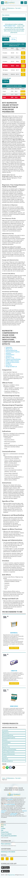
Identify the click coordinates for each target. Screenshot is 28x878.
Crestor (14, 671)
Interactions (9, 356)
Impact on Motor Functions (12, 360)
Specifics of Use (10, 357)
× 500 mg (5, 39)
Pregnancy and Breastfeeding (13, 359)
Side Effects (9, 365)
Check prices (14, 648)
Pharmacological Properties (13, 352)
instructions (3, 810)
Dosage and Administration (12, 362)
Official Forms (9, 349)
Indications (8, 353)
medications (10, 799)
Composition (9, 347)
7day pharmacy (11, 874)
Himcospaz (14, 706)
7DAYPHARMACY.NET (9, 26)
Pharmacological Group (11, 350)
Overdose (8, 363)
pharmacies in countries (9, 804)
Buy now (23, 53)
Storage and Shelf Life (11, 366)
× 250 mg (13, 39)
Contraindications (10, 354)
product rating (14, 813)
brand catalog (13, 814)
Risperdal (14, 633)
